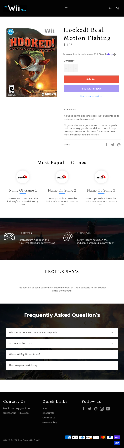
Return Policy (49, 422)
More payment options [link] (91, 96)
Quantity (69, 61)
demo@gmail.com (21, 408)
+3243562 (23, 413)
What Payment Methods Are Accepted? (33, 332)
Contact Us (48, 417)
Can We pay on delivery (23, 365)
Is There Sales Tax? (20, 343)
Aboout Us (48, 413)
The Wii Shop (16, 440)
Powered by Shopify (32, 440)
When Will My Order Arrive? (24, 354)
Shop (45, 408)
